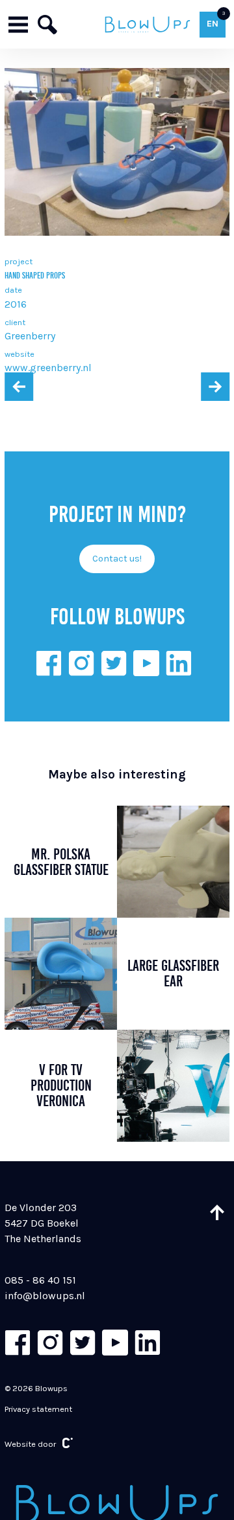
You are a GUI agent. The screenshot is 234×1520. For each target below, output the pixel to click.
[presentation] (19, 386)
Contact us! (117, 558)
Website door (30, 1444)
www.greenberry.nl (48, 367)
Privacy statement (38, 1409)
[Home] (147, 24)
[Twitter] (114, 663)
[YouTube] (146, 663)
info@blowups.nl (45, 1295)
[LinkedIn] (179, 663)
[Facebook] (49, 663)
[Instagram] (81, 663)
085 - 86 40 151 (40, 1280)
